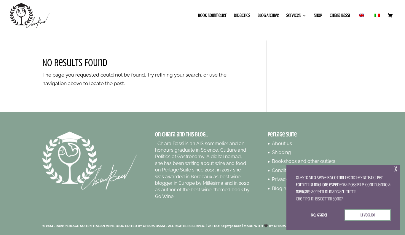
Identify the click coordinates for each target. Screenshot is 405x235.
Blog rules (283, 188)
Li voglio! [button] (368, 215)
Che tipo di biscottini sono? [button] (319, 199)
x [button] (395, 169)
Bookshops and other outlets (303, 161)
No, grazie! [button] (319, 215)
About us (282, 143)
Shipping (281, 152)
